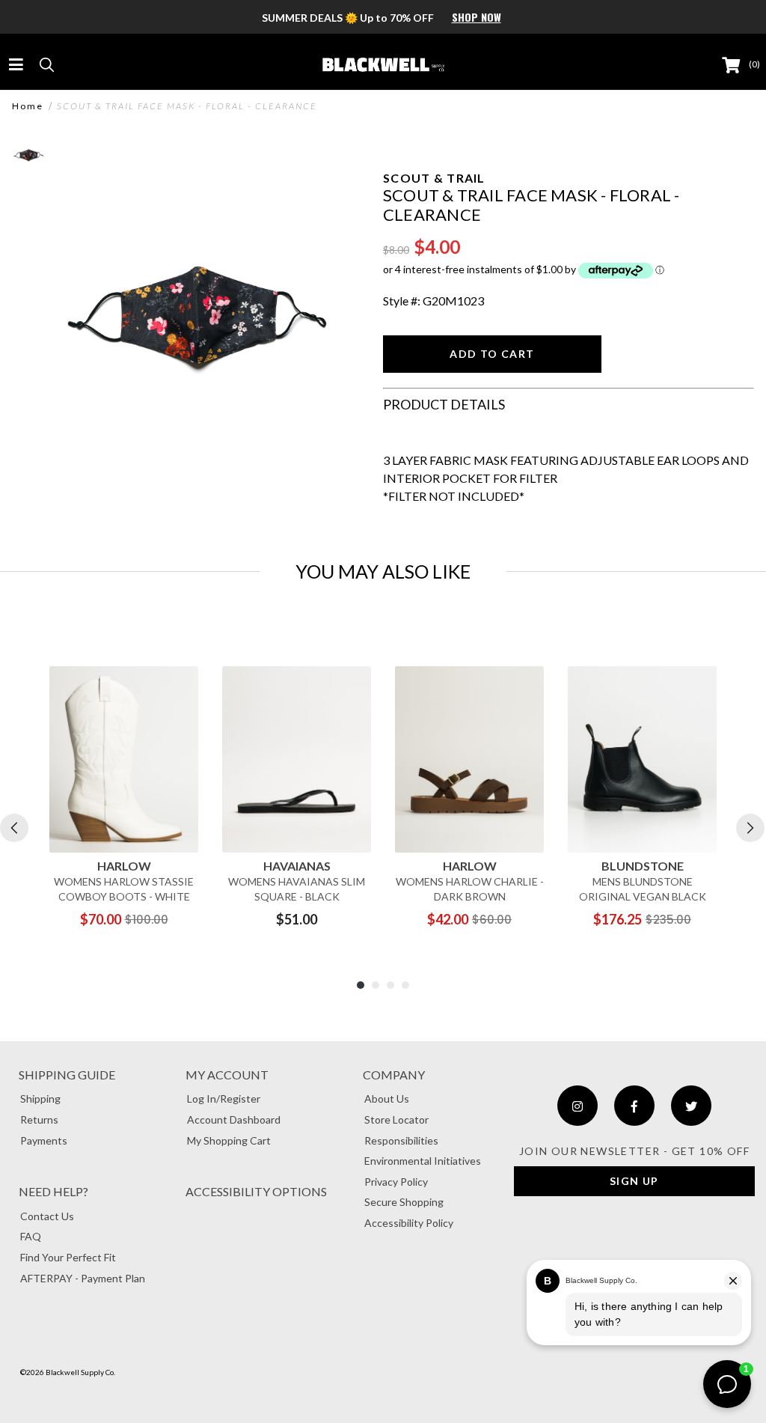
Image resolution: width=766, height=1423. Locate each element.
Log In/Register (223, 1098)
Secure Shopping (404, 1201)
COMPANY (394, 1074)
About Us (386, 1098)
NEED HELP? (53, 1191)
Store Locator (396, 1119)
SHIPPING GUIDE (67, 1074)
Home (27, 106)
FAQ (30, 1236)
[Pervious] (14, 828)
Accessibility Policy (408, 1222)
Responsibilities (401, 1140)
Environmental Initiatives (422, 1160)
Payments (43, 1140)
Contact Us (47, 1216)
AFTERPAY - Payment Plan (82, 1278)
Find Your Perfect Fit (68, 1257)
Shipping (40, 1098)
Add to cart (492, 353)
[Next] (750, 828)
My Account (227, 1074)
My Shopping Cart (229, 1140)
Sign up (634, 1180)
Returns (39, 1119)
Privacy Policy (396, 1181)
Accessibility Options (256, 1191)
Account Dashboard (234, 1119)
